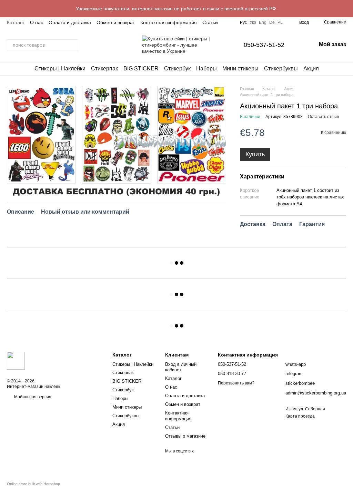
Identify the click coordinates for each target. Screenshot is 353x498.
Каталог (15, 22)
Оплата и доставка (70, 22)
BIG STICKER (141, 68)
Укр (253, 22)
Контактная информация (168, 22)
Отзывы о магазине (185, 436)
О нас (36, 22)
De (272, 22)
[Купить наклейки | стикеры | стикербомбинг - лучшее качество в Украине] (16, 360)
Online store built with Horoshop (33, 484)
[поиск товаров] (72, 44)
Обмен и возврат (116, 22)
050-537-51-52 (264, 45)
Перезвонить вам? (236, 383)
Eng (262, 22)
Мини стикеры (240, 68)
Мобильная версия (32, 396)
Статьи (210, 22)
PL (280, 22)
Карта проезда (300, 416)
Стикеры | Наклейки (59, 68)
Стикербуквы (281, 68)
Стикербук (177, 68)
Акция (311, 68)
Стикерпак (104, 68)
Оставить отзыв (323, 116)
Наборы (206, 68)
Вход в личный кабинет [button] (180, 367)
